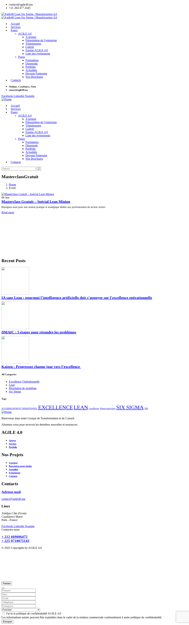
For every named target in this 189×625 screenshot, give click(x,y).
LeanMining (94, 409)
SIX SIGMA (130, 407)
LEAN (81, 407)
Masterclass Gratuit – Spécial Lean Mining (35, 201)
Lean (12, 384)
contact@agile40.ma (13, 498)
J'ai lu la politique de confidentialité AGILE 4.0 (33, 613)
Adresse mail (11, 492)
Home (12, 184)
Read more (7, 212)
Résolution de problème (23, 388)
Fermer (7, 583)
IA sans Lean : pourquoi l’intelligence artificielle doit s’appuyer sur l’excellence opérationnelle (76, 298)
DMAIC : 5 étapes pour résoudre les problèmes (38, 332)
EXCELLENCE (55, 407)
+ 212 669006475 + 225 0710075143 (15, 539)
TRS (146, 409)
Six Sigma (15, 391)
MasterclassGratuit (108, 409)
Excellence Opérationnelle (24, 381)
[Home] (6, 99)
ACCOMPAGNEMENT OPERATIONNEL (19, 409)
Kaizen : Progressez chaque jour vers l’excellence (41, 367)
